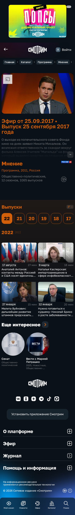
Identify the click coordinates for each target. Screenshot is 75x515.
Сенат (6, 358)
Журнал (12, 455)
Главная (9, 62)
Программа (45, 62)
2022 (18, 232)
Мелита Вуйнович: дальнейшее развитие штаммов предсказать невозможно (16, 313)
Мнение (63, 62)
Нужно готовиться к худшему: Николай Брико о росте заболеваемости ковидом (55, 313)
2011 (24, 170)
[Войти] (58, 49)
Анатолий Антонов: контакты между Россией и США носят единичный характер (19, 274)
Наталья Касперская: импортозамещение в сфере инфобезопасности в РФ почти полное (55, 274)
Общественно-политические (23, 176)
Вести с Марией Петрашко (37, 360)
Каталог (26, 62)
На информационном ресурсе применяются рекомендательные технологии (29, 483)
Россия (34, 170)
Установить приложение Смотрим (37, 414)
